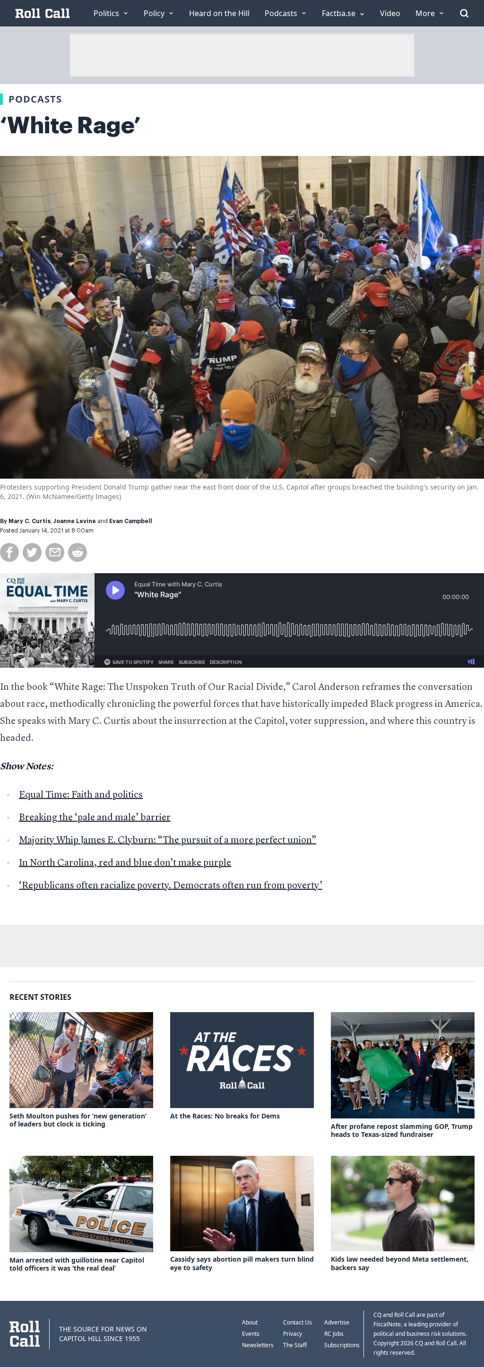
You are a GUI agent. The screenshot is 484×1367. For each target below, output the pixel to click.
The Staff (295, 1345)
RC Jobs (334, 1334)
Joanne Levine (74, 521)
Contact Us (297, 1322)
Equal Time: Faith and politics (81, 795)
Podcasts (35, 99)
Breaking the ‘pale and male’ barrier (95, 818)
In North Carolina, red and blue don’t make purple (125, 863)
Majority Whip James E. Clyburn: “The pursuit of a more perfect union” (167, 840)
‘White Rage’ (70, 125)
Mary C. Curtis (30, 521)
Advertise (336, 1322)
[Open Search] (464, 13)
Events (250, 1334)
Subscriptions (342, 1345)
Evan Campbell (130, 521)
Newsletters (258, 1345)
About (250, 1322)
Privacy (292, 1334)
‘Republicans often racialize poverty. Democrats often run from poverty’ (170, 886)
